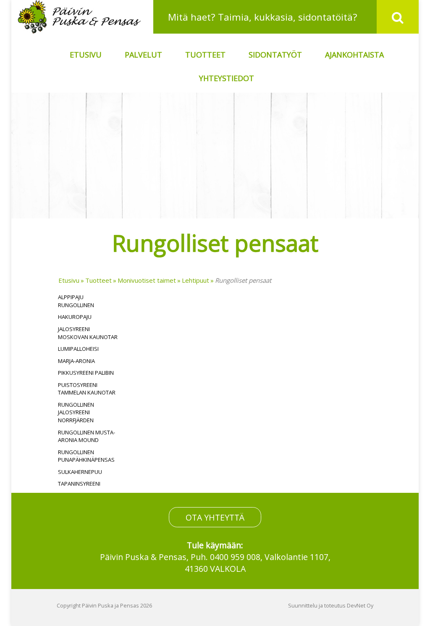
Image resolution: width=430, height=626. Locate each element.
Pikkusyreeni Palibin (86, 372)
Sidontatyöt (275, 55)
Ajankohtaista (354, 55)
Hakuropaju (75, 317)
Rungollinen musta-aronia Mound (86, 436)
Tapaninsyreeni (79, 483)
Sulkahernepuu (80, 472)
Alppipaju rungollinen (76, 301)
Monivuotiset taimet (147, 280)
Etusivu (86, 55)
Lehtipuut (195, 280)
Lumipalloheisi (78, 348)
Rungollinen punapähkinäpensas (86, 456)
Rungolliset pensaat (243, 280)
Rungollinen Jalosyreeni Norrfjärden (76, 412)
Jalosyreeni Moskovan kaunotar (88, 333)
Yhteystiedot (226, 78)
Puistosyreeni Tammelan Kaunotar (86, 389)
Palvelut (143, 55)
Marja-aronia (76, 361)
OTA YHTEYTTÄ (215, 517)
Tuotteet (205, 55)
